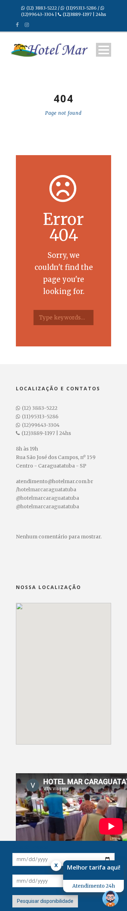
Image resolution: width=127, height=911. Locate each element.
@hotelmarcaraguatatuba (47, 498)
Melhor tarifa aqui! (93, 867)
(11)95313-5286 (81, 8)
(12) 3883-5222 (41, 8)
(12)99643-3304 (37, 14)
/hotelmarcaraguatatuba (46, 489)
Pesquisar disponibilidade (45, 901)
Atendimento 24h (93, 886)
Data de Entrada (30, 847)
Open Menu (103, 50)
